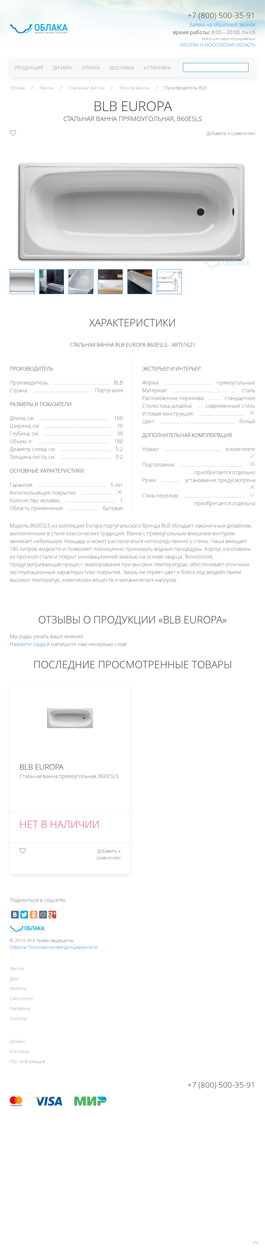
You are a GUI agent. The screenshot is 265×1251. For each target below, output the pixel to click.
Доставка (122, 67)
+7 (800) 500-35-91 (221, 15)
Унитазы (18, 1018)
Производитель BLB (185, 88)
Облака (17, 88)
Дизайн (62, 67)
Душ (14, 978)
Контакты (19, 1051)
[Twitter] (24, 914)
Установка (157, 67)
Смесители (21, 998)
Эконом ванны (134, 88)
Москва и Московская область (217, 45)
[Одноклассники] (33, 914)
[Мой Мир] (43, 914)
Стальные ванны (86, 88)
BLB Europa (174, 311)
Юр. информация (27, 1061)
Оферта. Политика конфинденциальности (54, 947)
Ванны (46, 88)
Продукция (29, 67)
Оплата (91, 67)
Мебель (18, 988)
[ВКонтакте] (15, 914)
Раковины (20, 1008)
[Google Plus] (52, 914)
